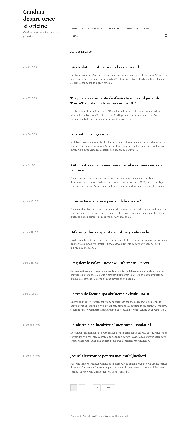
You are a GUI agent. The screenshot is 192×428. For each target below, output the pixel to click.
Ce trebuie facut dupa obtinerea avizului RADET (111, 294)
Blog (76, 35)
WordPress (89, 416)
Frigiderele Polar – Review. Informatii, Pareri (109, 263)
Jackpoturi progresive (89, 134)
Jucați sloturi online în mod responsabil (104, 67)
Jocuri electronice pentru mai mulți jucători (108, 356)
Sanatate (115, 28)
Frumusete (132, 28)
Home (73, 28)
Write (108, 416)
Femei (148, 28)
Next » (108, 387)
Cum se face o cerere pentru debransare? (105, 201)
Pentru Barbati (92, 28)
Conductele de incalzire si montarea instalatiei (110, 325)
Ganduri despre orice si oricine (39, 19)
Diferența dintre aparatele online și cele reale (109, 232)
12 (96, 387)
